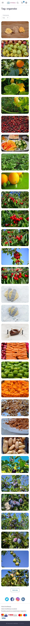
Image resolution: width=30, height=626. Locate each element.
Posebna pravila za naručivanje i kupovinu (13, 611)
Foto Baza (21, 623)
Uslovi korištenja (6, 606)
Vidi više (15, 590)
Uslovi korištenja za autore (9, 609)
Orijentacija (6, 15)
